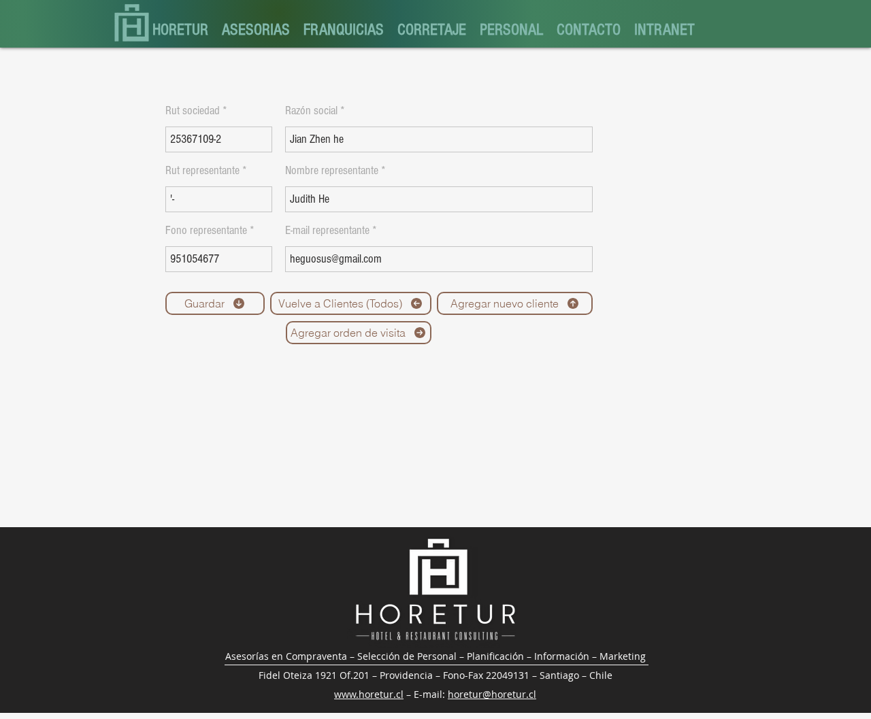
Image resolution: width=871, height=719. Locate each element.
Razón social (311, 111)
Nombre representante (331, 171)
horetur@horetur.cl (492, 694)
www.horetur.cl (369, 694)
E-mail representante (327, 230)
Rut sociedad (192, 111)
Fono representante (206, 230)
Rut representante (202, 171)
